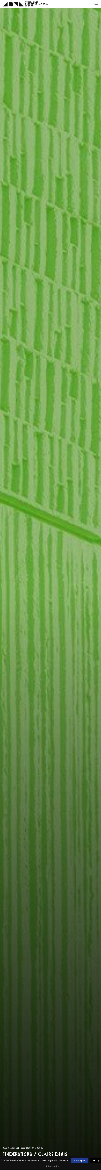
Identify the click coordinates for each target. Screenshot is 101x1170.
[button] (96, 4)
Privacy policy (52, 1166)
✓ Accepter (79, 1160)
